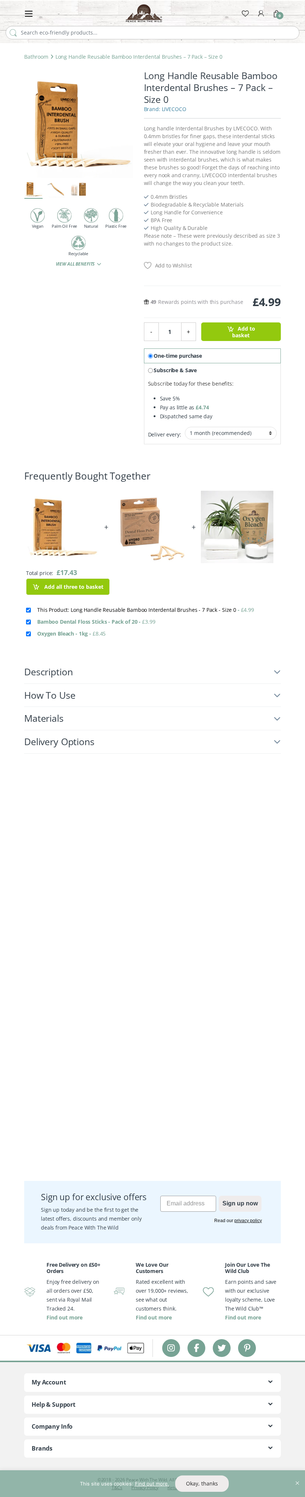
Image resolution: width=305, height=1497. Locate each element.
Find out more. (152, 1484)
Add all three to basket (73, 586)
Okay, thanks (202, 1483)
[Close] (297, 1476)
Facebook (196, 1347)
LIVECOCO (174, 109)
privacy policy (248, 1220)
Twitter (221, 1347)
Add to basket (243, 332)
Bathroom (36, 56)
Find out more (64, 1317)
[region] (152, 1483)
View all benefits (76, 264)
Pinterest (247, 1347)
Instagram (171, 1347)
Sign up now (240, 1203)
